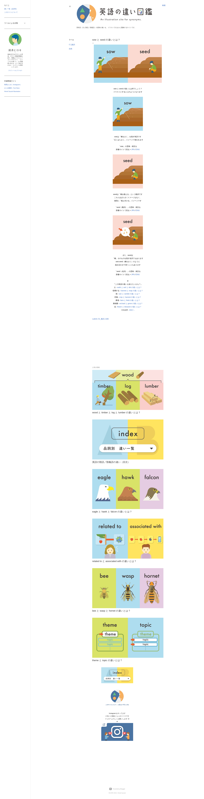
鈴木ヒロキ (15, 50)
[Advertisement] (117, 346)
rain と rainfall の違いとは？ (129, 294)
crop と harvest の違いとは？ (130, 297)
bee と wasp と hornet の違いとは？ (111, 610)
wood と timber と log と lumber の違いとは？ (116, 412)
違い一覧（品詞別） (11, 9)
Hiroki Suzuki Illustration (12, 91)
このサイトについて (11, 12)
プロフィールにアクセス (15, 70)
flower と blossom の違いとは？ (129, 307)
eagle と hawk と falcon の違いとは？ (112, 511)
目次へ (131, 310)
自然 (70, 49)
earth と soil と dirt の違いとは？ (129, 287)
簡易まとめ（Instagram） (12, 84)
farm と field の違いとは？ (130, 300)
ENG (138, 149)
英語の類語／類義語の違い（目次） (111, 462)
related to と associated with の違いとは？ (114, 561)
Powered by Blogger (119, 789)
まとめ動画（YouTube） (12, 88)
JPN (133, 149)
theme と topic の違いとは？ (107, 660)
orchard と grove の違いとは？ (131, 303)
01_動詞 (72, 45)
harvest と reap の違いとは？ (132, 291)
